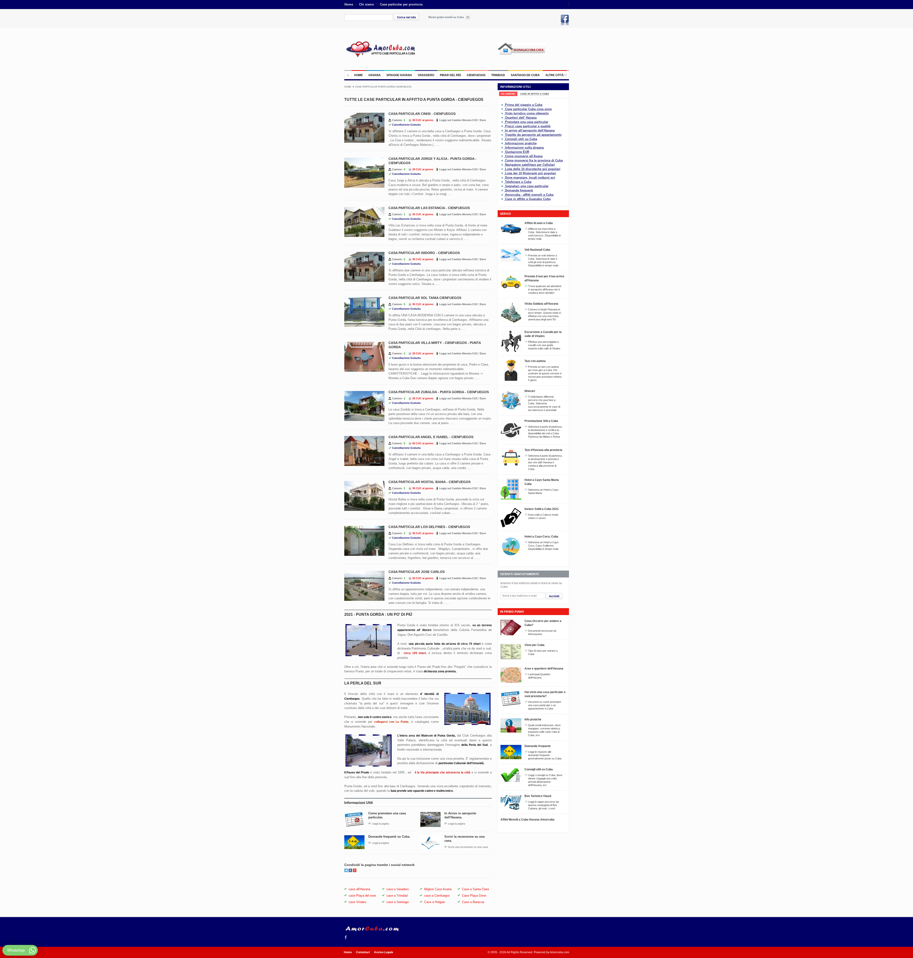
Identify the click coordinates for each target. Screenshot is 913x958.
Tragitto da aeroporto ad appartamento (533, 135)
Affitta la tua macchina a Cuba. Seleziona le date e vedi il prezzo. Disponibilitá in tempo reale (544, 233)
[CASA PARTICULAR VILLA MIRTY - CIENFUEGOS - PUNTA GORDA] (364, 357)
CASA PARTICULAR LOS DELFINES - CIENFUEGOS (429, 527)
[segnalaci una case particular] (533, 52)
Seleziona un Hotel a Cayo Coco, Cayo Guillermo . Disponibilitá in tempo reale (543, 545)
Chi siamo (366, 4)
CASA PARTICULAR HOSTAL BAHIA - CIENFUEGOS (430, 482)
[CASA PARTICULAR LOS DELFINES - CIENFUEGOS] (364, 541)
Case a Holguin (434, 902)
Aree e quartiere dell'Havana (543, 668)
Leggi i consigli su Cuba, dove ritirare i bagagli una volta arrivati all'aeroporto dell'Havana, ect (545, 780)
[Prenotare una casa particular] (502, 122)
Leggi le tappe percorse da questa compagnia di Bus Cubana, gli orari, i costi (543, 805)
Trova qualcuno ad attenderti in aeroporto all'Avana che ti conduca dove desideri (544, 289)
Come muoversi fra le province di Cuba (534, 160)
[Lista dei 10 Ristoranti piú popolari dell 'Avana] (502, 173)
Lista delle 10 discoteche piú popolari (532, 169)
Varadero (426, 75)
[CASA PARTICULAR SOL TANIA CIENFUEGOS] (364, 312)
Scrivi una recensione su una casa (468, 847)
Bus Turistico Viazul (537, 796)
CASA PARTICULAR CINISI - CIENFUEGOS (422, 114)
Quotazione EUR (517, 152)
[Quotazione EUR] (502, 152)
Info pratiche (532, 719)
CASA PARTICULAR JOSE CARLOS (417, 572)
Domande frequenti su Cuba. (389, 836)
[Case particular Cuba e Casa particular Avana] (380, 48)
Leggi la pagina (380, 823)
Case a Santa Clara (475, 889)
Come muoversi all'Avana (524, 156)
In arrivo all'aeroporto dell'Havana (530, 130)
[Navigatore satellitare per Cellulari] (502, 164)
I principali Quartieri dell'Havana (539, 676)
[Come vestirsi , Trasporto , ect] (502, 143)
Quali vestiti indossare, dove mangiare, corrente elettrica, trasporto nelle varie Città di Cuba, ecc (544, 730)
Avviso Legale (383, 952)
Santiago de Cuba (525, 75)
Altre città (554, 75)
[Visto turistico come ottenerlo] (502, 113)
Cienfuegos (476, 75)
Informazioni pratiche (521, 143)
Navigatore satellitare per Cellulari (530, 164)
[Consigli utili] (502, 139)
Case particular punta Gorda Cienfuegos (383, 86)
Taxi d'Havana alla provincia (543, 450)
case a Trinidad (397, 895)
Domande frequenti (519, 190)
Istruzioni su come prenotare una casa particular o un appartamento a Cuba (544, 705)
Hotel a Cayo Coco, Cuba (541, 536)
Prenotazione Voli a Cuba (541, 421)
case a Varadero (397, 889)
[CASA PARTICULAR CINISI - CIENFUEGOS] (364, 128)
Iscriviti (554, 596)
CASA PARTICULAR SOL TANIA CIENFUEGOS (425, 298)
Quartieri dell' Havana (521, 117)
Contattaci (363, 952)
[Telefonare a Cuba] (502, 182)
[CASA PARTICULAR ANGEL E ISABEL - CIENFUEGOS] (364, 451)
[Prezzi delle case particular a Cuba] (502, 126)
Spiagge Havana (399, 75)
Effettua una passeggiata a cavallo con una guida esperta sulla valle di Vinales (544, 345)
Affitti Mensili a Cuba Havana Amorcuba (527, 819)
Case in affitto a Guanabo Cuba (528, 199)
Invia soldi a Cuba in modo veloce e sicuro (543, 516)
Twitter (346, 870)
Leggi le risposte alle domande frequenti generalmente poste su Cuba (544, 755)
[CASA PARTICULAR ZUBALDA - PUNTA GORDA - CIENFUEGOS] (364, 406)
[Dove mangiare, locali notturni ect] (502, 177)
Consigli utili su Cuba (521, 139)
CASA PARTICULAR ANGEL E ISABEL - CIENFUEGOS (431, 437)
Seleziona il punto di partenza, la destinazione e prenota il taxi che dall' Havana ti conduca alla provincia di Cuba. (545, 462)
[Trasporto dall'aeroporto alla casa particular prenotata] (502, 135)
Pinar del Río (450, 75)
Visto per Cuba (534, 645)
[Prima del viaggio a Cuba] (502, 105)
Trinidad (498, 75)
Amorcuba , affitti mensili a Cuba (529, 194)
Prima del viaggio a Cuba (523, 105)
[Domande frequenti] (502, 190)
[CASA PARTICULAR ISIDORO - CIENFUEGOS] (364, 267)
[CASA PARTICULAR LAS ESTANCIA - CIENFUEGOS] (364, 222)
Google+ (354, 870)
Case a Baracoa (473, 902)
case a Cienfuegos (437, 895)
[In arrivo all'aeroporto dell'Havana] (502, 130)
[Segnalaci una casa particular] (502, 186)
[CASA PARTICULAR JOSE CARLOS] (364, 586)
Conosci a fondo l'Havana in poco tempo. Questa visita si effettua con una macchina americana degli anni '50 (544, 314)
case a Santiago (397, 902)
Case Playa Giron (474, 895)
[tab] (508, 94)
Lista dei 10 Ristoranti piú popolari (530, 173)
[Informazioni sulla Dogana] (502, 147)
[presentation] (508, 94)
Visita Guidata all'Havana (541, 303)
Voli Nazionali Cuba (537, 249)
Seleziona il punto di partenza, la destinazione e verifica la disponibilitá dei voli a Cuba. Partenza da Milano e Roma (545, 431)
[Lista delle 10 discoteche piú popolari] (502, 169)
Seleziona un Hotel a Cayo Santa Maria (543, 491)
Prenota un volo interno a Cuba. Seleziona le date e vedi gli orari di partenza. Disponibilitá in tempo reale (543, 260)
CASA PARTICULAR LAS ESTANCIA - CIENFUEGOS (429, 208)
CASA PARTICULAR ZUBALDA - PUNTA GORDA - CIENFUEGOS (439, 392)
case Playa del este (362, 895)
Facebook (565, 20)
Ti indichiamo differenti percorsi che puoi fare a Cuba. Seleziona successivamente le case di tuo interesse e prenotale (544, 403)
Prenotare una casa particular (526, 122)
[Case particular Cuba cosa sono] (502, 109)
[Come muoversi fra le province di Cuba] (502, 160)
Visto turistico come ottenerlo (527, 113)
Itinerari (529, 391)
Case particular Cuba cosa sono (528, 109)
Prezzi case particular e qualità (527, 126)
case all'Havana (359, 889)
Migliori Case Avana (438, 889)
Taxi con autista (535, 361)
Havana (375, 75)
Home (349, 4)
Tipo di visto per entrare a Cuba (543, 652)
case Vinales (357, 902)
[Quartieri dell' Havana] (502, 117)
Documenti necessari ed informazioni (542, 632)
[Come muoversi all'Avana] (502, 156)
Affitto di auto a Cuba (538, 223)
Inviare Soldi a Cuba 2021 (541, 509)
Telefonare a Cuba (518, 182)
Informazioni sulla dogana (524, 147)
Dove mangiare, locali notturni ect (530, 177)
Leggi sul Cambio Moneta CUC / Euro (462, 120)
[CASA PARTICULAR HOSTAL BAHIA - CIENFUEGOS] (364, 496)
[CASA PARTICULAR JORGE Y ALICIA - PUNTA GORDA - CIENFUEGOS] (364, 173)
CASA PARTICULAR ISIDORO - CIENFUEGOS (424, 253)
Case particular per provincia (401, 4)
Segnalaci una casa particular (527, 186)
